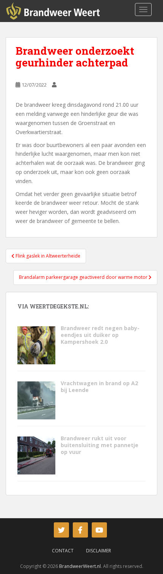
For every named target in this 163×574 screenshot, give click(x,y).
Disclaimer (98, 550)
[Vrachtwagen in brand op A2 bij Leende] (36, 399)
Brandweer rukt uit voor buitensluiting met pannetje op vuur (99, 445)
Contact (63, 550)
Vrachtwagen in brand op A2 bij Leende (99, 387)
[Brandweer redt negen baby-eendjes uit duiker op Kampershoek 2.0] (36, 344)
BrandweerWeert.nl (80, 566)
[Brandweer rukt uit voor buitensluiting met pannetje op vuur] (36, 455)
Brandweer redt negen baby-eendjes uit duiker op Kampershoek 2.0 (100, 334)
